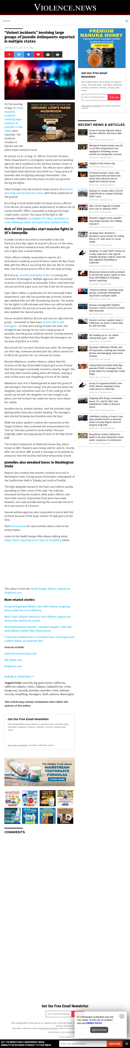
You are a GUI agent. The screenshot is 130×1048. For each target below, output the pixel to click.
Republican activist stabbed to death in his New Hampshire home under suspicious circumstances (106, 437)
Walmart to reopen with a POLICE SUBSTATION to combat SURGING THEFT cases (106, 194)
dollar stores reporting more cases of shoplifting (33, 540)
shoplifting (21, 694)
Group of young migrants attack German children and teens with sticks (105, 133)
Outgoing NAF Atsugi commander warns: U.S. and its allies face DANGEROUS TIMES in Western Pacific (105, 402)
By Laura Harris (106, 158)
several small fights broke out (37, 275)
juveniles (34, 690)
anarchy (27, 682)
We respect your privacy (48, 1028)
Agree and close (99, 1030)
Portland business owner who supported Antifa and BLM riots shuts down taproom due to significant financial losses (105, 177)
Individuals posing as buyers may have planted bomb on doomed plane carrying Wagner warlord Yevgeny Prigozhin (106, 421)
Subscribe (115, 1043)
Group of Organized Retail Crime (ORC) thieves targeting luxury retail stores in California (105, 386)
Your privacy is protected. (17, 745)
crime (67, 686)
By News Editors (107, 167)
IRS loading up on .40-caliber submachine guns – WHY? (104, 336)
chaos (30, 686)
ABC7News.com (13, 659)
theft (45, 694)
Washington (67, 694)
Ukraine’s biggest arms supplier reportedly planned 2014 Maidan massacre (105, 221)
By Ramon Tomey (107, 140)
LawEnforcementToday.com (20, 653)
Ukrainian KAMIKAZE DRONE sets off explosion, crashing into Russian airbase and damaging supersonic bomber (107, 351)
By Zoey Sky (106, 299)
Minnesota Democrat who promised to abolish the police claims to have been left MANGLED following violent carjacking (107, 276)
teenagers (35, 694)
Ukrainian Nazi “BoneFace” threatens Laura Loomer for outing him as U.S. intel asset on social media (106, 237)
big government (43, 682)
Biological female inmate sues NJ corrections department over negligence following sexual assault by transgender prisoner (106, 150)
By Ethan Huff (106, 212)
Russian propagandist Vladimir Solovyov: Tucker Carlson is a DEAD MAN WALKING (107, 308)
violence (54, 694)
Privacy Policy (65, 1037)
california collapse (15, 686)
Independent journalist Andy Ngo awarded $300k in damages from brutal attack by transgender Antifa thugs (107, 369)
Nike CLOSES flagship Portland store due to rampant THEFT (104, 207)
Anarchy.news (18, 526)
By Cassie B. (105, 377)
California (59, 682)
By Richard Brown (107, 185)
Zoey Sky (28, 47)
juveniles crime (49, 690)
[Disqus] (39, 876)
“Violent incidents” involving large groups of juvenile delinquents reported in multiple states (106, 293)
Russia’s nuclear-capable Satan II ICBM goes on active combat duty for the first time (106, 323)
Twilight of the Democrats (102, 163)
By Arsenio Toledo (108, 329)
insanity (23, 690)
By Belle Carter (106, 200)
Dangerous (10, 690)
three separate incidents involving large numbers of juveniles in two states (13, 119)
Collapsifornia (54, 686)
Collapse (40, 686)
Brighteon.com (13, 666)
